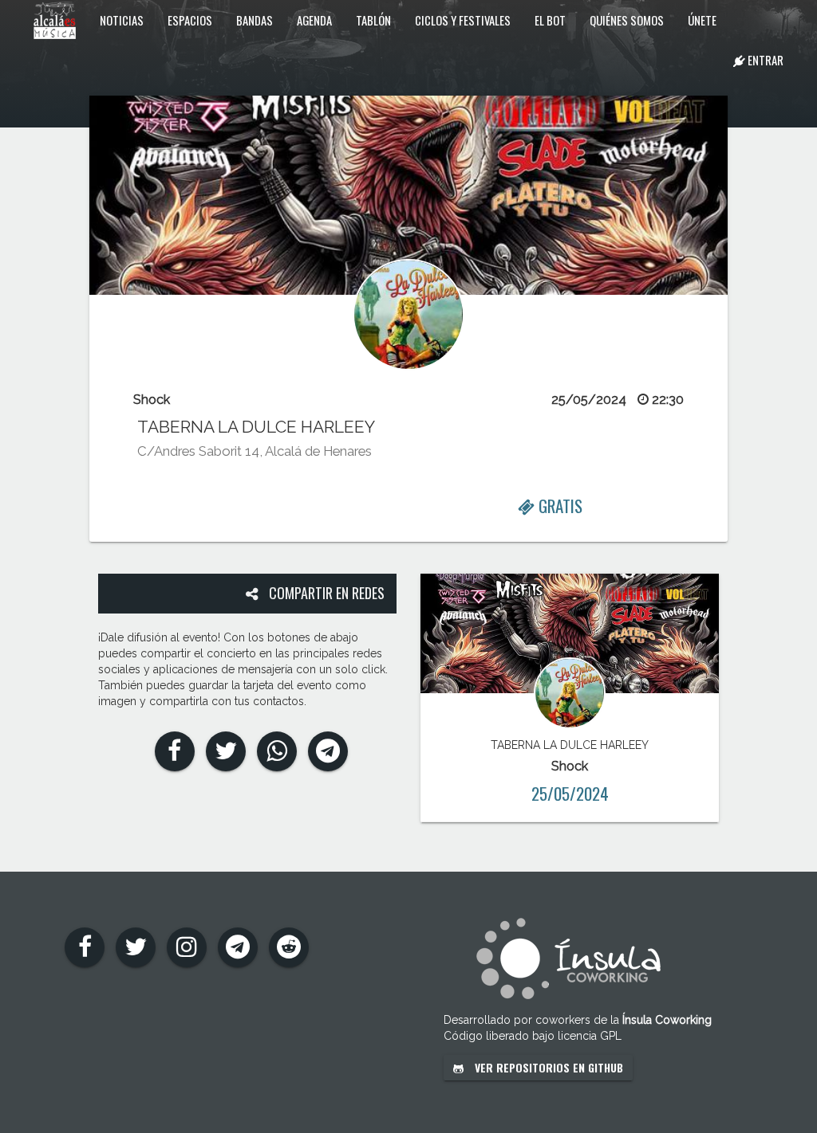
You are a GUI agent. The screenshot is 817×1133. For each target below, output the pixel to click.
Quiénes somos (627, 20)
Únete (702, 20)
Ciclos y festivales (463, 20)
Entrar (764, 60)
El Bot (550, 20)
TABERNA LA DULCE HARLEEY (256, 427)
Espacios (190, 20)
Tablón (373, 20)
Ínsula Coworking (667, 1019)
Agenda (314, 20)
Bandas (254, 20)
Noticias (122, 20)
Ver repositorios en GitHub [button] (547, 1067)
